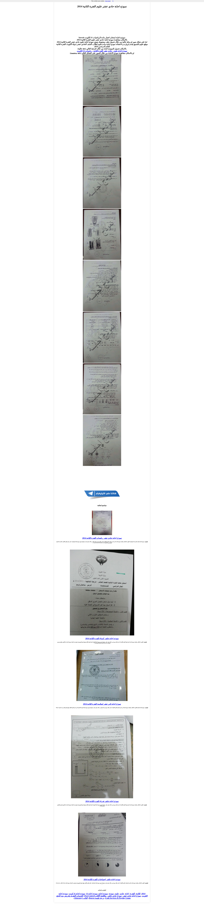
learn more (108, 1)
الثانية (138, 894)
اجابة (127, 894)
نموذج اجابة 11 (92, 894)
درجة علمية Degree (96, 898)
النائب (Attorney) (81, 898)
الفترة (132, 894)
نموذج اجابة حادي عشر (132, 896)
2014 (143, 894)
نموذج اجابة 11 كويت (77, 894)
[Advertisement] (102, 24)
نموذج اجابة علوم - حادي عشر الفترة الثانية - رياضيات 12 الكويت (102, 51)
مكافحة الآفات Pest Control (95, 896)
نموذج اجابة (103, 894)
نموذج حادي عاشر (115, 896)
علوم (117, 894)
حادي (122, 894)
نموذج (111, 894)
